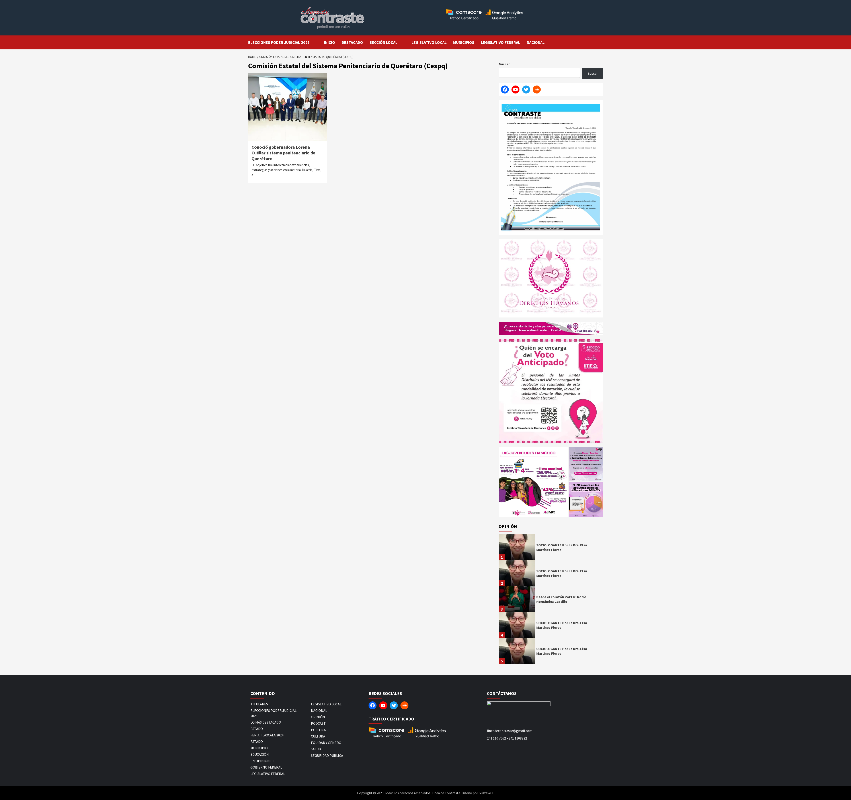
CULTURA (318, 736)
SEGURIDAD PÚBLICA (327, 755)
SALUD (316, 749)
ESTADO (256, 728)
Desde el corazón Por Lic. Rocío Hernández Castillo (561, 599)
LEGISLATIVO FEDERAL (500, 42)
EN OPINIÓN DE (262, 761)
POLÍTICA (318, 730)
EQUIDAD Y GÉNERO (326, 742)
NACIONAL (536, 42)
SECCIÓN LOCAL (383, 42)
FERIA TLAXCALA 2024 (266, 735)
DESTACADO (352, 42)
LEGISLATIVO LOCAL (429, 42)
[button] (533, 482)
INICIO (329, 42)
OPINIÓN (318, 717)
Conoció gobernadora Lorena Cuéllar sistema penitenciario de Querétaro (283, 152)
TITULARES (259, 704)
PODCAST (318, 723)
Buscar (504, 64)
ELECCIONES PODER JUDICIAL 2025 (279, 42)
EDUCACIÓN (259, 754)
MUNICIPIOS (463, 42)
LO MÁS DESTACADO (265, 722)
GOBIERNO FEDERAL (266, 767)
